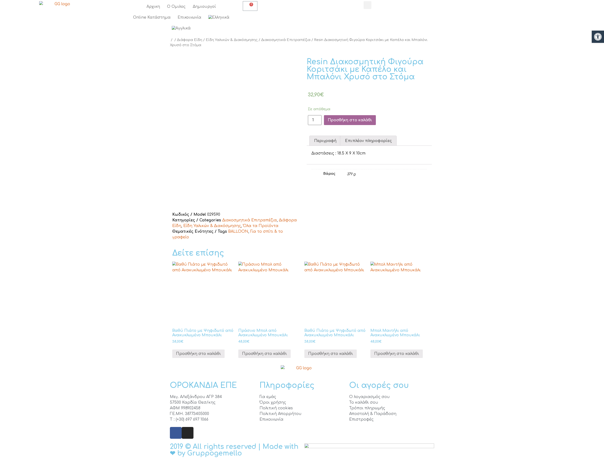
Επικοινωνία (189, 17)
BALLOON (238, 231)
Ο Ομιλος (176, 6)
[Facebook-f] (176, 433)
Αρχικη (153, 6)
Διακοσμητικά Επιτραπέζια (285, 40)
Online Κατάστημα (152, 17)
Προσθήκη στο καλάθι (350, 120)
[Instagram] (187, 433)
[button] (598, 37)
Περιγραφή (325, 141)
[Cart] (250, 6)
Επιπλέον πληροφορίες (368, 141)
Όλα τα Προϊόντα (260, 226)
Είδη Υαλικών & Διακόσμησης (232, 40)
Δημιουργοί (204, 6)
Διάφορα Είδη (189, 40)
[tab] (325, 141)
